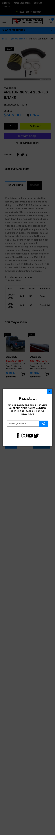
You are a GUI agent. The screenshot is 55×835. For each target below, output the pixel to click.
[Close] (49, 391)
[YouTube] (30, 435)
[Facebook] (18, 435)
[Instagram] (24, 435)
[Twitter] (36, 435)
